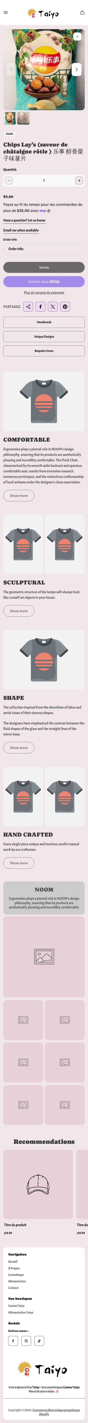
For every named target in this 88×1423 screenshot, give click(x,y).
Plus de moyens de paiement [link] (44, 293)
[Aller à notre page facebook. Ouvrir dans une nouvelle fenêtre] (13, 1341)
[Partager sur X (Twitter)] (53, 307)
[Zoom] (77, 36)
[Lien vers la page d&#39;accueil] (44, 1367)
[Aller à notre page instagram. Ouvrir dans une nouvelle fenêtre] (26, 1341)
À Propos (14, 1268)
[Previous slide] (11, 69)
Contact (13, 1288)
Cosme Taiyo (16, 1306)
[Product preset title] (38, 1184)
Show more (19, 496)
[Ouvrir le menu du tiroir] (5, 12)
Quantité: (10, 169)
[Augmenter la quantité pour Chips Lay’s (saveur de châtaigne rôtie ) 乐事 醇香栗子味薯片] (79, 180)
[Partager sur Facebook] (40, 307)
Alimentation (17, 1281)
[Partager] (28, 307)
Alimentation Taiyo (20, 1313)
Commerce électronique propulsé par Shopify (56, 1412)
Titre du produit (15, 1225)
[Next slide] (76, 69)
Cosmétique (16, 1275)
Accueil (12, 1262)
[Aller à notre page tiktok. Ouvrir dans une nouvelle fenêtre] (39, 1341)
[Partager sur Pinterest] (65, 307)
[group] (9, 118)
